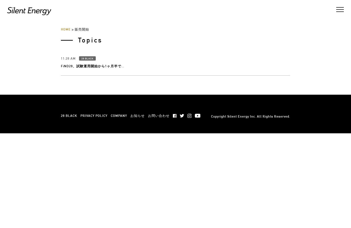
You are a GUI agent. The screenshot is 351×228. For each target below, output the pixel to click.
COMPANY (119, 116)
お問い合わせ (159, 116)
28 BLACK (87, 58)
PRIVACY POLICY (93, 116)
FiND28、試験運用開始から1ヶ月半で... (92, 66)
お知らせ (137, 116)
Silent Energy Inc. (241, 116)
